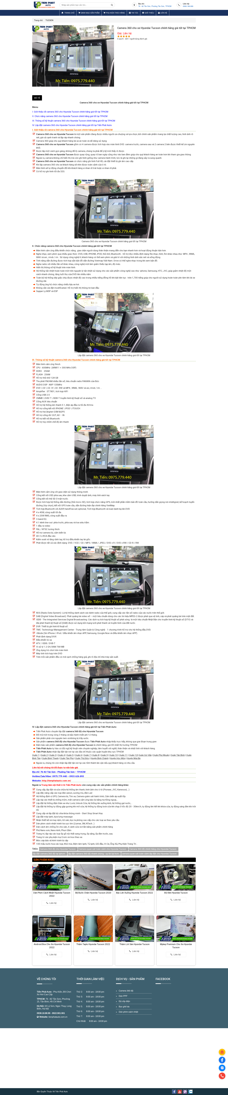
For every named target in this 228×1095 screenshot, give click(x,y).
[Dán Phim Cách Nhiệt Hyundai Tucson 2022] (51, 877)
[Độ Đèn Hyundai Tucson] (176, 877)
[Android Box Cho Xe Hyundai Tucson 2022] (51, 928)
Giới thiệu (149, 12)
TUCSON (49, 20)
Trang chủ (69, 12)
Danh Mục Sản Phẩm (90, 12)
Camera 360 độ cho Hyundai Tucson (58, 849)
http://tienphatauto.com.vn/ (56, 780)
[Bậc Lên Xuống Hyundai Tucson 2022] (134, 877)
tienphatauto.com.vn (58, 1016)
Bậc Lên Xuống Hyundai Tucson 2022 (134, 892)
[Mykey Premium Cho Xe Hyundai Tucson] (176, 928)
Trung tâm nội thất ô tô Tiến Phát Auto (61, 785)
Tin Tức (134, 12)
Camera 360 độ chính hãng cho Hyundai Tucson (152, 849)
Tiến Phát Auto (44, 992)
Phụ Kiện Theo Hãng (115, 12)
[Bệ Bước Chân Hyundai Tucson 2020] (93, 877)
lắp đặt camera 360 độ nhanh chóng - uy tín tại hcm (93, 853)
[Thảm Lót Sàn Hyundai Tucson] (134, 928)
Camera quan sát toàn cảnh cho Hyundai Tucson (102, 849)
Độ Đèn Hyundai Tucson (176, 892)
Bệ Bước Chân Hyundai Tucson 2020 (93, 892)
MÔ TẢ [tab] (37, 98)
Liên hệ (163, 12)
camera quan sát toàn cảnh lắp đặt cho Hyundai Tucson (149, 853)
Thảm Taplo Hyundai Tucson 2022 (93, 944)
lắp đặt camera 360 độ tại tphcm (49, 853)
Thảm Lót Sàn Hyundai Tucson (135, 944)
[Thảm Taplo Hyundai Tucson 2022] (93, 928)
